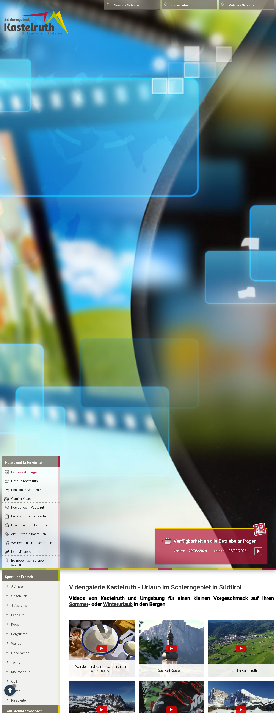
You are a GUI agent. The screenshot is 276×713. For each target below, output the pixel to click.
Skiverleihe (19, 606)
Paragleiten (19, 700)
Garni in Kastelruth (24, 499)
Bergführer (19, 634)
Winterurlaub (118, 604)
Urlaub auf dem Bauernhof (30, 525)
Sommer (78, 604)
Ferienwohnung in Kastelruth (31, 516)
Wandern (17, 644)
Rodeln (16, 625)
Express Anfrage (24, 472)
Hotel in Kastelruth (24, 481)
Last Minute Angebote (27, 552)
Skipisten (18, 587)
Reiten (15, 691)
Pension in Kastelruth (26, 490)
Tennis (16, 662)
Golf (14, 681)
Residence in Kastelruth (28, 507)
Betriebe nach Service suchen (27, 562)
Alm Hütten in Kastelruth (28, 534)
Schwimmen (20, 653)
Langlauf (17, 615)
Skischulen (19, 596)
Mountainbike (20, 672)
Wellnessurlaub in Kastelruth (31, 543)
